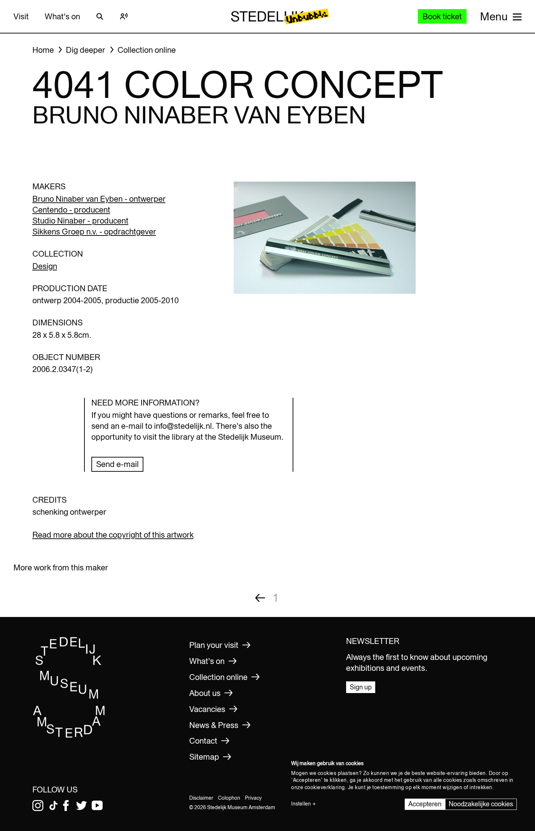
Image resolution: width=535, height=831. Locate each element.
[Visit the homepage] (69, 735)
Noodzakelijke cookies (481, 804)
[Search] (100, 16)
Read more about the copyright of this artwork (113, 534)
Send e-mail (117, 464)
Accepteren (424, 804)
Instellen (301, 804)
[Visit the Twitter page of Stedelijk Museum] (81, 805)
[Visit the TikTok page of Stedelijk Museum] (53, 805)
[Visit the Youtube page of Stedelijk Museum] (97, 805)
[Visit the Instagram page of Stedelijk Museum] (37, 805)
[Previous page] (260, 597)
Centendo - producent (71, 209)
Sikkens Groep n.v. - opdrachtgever (94, 231)
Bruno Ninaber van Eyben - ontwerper (99, 198)
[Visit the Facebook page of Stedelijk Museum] (65, 805)
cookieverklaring (325, 787)
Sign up (361, 687)
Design (44, 266)
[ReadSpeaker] (124, 16)
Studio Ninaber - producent (80, 220)
